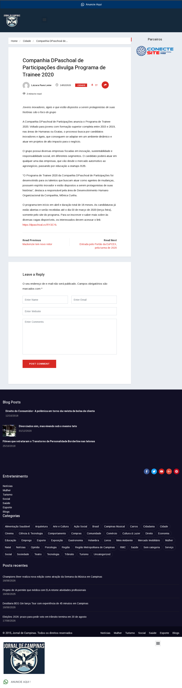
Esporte (7, 507)
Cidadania (149, 526)
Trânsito (69, 554)
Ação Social (80, 526)
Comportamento (57, 533)
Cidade (27, 41)
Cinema (9, 533)
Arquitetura (41, 526)
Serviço (169, 547)
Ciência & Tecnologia (31, 533)
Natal (8, 547)
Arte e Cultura (61, 526)
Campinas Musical (114, 526)
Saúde (6, 503)
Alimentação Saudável (17, 526)
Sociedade (23, 554)
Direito (149, 533)
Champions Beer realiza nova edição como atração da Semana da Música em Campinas (52, 576)
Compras (76, 533)
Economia (163, 533)
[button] (44, 20)
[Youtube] (161, 471)
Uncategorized (102, 554)
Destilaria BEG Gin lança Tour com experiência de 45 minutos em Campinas (45, 603)
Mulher (7, 490)
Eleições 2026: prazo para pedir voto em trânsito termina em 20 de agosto (45, 616)
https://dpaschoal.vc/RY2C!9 (39, 224)
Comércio (111, 533)
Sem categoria (152, 547)
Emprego (27, 540)
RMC (123, 547)
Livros (107, 540)
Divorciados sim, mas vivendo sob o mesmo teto (48, 426)
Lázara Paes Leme (41, 85)
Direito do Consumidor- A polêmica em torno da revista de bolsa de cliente (50, 411)
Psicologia (51, 547)
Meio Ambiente (124, 540)
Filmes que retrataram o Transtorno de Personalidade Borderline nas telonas (49, 441)
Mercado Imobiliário (149, 540)
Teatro (38, 554)
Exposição (57, 540)
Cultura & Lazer (131, 533)
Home (14, 41)
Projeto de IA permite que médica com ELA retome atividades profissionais (44, 590)
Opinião (35, 547)
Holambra (93, 540)
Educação (10, 540)
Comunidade (94, 533)
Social (6, 498)
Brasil (95, 526)
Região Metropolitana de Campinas (95, 547)
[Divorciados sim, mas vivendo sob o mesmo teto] (9, 431)
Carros (134, 526)
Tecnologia (53, 554)
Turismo (7, 494)
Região (66, 547)
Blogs (6, 511)
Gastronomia (75, 540)
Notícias (8, 485)
